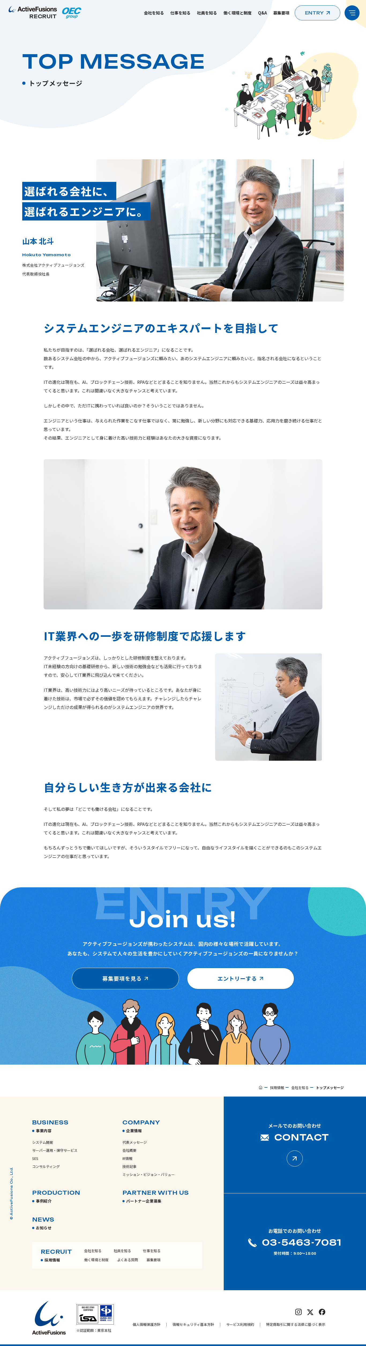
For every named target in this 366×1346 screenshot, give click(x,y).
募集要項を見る (122, 978)
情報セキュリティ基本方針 (193, 1324)
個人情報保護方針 (146, 1324)
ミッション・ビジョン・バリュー (148, 1174)
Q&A (262, 13)
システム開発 (42, 1142)
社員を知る (207, 13)
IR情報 (127, 1158)
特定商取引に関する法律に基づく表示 (295, 1324)
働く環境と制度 (237, 13)
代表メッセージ (134, 1142)
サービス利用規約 (240, 1324)
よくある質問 (127, 1259)
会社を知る (154, 13)
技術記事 (129, 1166)
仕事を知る (180, 13)
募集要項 (281, 13)
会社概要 (129, 1150)
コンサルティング (46, 1166)
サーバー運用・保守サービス (54, 1150)
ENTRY (314, 13)
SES (35, 1158)
